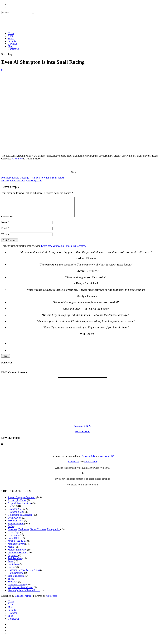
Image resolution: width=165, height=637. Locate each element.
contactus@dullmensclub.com (82, 484)
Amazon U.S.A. (82, 426)
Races (11, 567)
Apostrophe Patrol (17, 500)
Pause (6, 356)
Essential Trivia (15, 520)
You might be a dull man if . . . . (24, 590)
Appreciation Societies (19, 503)
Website (5, 234)
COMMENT (8, 216)
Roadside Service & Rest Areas (24, 570)
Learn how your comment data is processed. (63, 246)
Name (5, 222)
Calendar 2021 (15, 509)
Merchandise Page (17, 549)
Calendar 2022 (15, 511)
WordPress (51, 595)
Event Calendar (16, 523)
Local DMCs (14, 538)
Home (11, 33)
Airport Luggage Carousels (21, 497)
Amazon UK (88, 456)
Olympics (13, 555)
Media (11, 38)
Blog (10, 506)
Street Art (12, 581)
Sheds (11, 578)
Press (10, 561)
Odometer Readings (18, 552)
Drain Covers (14, 517)
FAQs (11, 526)
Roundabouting (16, 572)
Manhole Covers (16, 543)
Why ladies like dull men (20, 587)
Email (5, 228)
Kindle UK (73, 461)
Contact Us (13, 48)
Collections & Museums (20, 514)
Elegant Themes (23, 595)
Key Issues (13, 535)
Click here (17, 158)
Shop (10, 46)
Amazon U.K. (82, 431)
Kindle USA (90, 461)
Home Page (14, 532)
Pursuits (12, 41)
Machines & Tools (17, 541)
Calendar (12, 43)
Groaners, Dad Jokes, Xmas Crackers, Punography (34, 529)
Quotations (13, 564)
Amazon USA (107, 456)
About (11, 36)
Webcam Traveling (17, 584)
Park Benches (15, 558)
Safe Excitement (16, 575)
